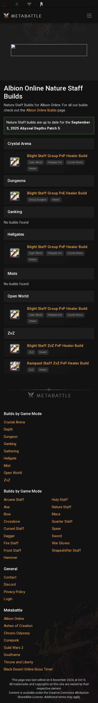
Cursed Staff (14, 528)
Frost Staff (12, 550)
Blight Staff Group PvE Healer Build (57, 193)
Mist (7, 466)
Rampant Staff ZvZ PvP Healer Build (58, 363)
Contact (10, 577)
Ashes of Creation (18, 626)
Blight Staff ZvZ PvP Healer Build (55, 346)
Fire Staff (11, 543)
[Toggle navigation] (89, 15)
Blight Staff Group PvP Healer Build (57, 156)
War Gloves (61, 543)
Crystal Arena (14, 422)
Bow (7, 514)
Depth (8, 429)
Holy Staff (60, 499)
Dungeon (11, 437)
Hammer (10, 557)
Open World (13, 473)
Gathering (11, 451)
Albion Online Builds (41, 110)
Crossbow (12, 521)
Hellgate (10, 458)
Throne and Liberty (18, 662)
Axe (7, 507)
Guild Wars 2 (13, 648)
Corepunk (11, 640)
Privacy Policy (14, 592)
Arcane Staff (14, 499)
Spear (56, 528)
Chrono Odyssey (17, 633)
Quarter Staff (62, 521)
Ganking (10, 444)
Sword (57, 536)
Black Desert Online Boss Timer (28, 669)
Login (8, 599)
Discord (10, 584)
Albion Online (14, 619)
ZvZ (7, 480)
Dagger (9, 536)
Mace (56, 514)
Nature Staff (61, 507)
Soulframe (12, 655)
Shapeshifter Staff (66, 550)
